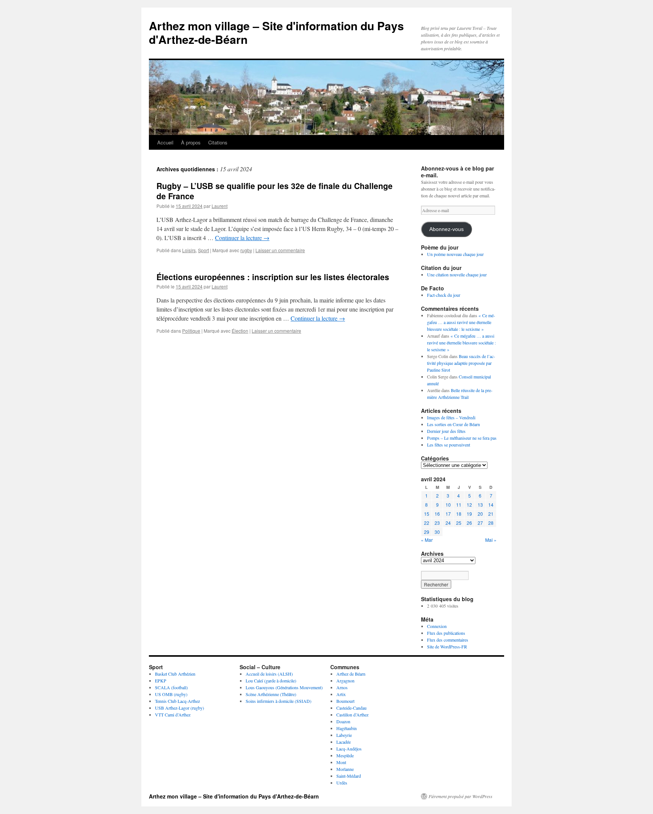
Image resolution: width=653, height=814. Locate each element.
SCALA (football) (171, 687)
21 (491, 513)
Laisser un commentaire (280, 250)
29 (426, 532)
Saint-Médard (348, 776)
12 (469, 504)
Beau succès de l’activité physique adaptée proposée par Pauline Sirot (461, 363)
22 (426, 522)
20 (480, 513)
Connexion (437, 626)
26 (469, 522)
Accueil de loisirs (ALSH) (269, 674)
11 (458, 504)
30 (437, 532)
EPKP (160, 681)
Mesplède (345, 755)
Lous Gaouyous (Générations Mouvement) (284, 687)
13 (480, 504)
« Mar (427, 539)
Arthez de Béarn (350, 674)
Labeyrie (344, 735)
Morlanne (345, 769)
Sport (203, 250)
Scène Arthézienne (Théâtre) (271, 694)
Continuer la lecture (242, 238)
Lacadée (343, 742)
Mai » (491, 539)
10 (448, 504)
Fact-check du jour (443, 295)
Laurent (219, 206)
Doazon (343, 721)
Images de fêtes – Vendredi (451, 417)
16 (437, 513)
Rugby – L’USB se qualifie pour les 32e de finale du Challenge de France (274, 191)
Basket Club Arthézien (175, 674)
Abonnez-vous (446, 229)
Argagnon (345, 681)
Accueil (165, 142)
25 (458, 522)
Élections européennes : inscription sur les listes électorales (272, 276)
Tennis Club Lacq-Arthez (177, 701)
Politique (191, 330)
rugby (246, 250)
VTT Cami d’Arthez (172, 715)
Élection (240, 330)
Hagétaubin (346, 728)
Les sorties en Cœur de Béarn (453, 424)
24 (448, 522)
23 (437, 522)
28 (491, 522)
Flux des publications (446, 633)
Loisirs (189, 250)
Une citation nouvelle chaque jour (457, 274)
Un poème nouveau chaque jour (455, 254)
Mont (341, 762)
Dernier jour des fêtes (446, 431)
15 (426, 513)
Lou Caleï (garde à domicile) (271, 681)
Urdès (341, 783)
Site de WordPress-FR (447, 646)
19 (469, 513)
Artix (341, 694)
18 (458, 513)
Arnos (342, 687)
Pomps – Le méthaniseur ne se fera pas (462, 438)
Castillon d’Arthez (352, 715)
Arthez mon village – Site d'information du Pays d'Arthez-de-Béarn (276, 32)
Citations (217, 142)
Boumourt (345, 701)
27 (480, 522)
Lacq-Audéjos (349, 749)
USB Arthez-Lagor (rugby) (179, 708)
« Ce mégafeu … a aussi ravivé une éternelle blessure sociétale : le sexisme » (461, 322)
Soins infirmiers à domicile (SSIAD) (278, 701)
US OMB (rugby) (171, 694)
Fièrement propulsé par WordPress (460, 796)
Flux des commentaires (447, 640)
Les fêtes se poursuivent (448, 445)
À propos (191, 142)
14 (491, 504)
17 (448, 513)
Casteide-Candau (351, 708)
